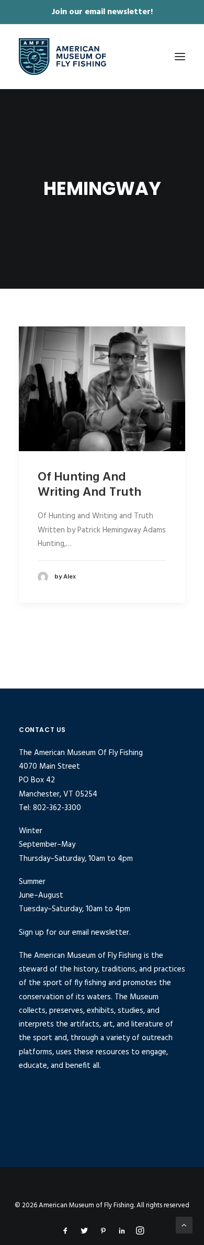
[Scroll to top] (184, 1225)
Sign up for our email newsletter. (75, 932)
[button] (180, 56)
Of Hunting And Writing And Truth (89, 485)
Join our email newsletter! (102, 12)
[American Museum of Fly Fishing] (62, 56)
